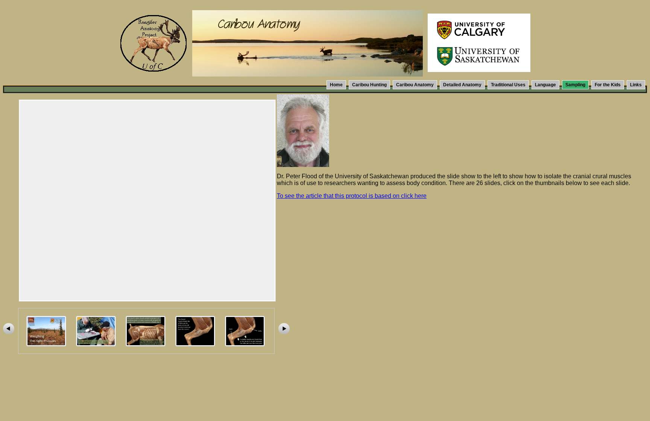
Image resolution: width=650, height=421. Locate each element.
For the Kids (608, 84)
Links (636, 84)
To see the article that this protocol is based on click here (352, 196)
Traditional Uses (508, 84)
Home (336, 84)
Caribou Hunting (369, 84)
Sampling (575, 84)
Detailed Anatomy (462, 84)
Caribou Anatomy (415, 84)
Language (545, 84)
